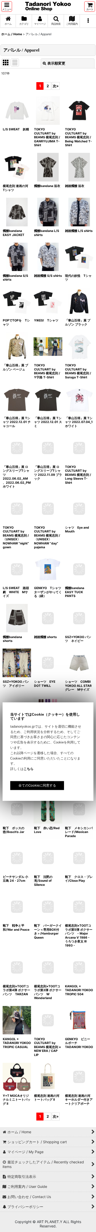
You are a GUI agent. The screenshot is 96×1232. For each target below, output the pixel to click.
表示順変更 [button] (56, 63)
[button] (6, 6)
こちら (29, 769)
